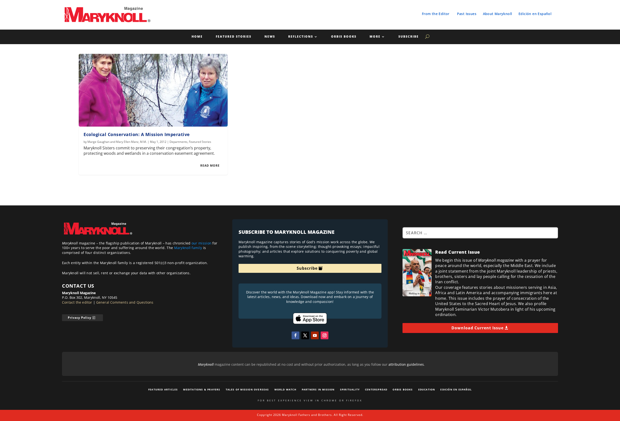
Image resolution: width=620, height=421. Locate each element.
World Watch (285, 389)
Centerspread (376, 389)
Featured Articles (163, 389)
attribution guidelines (406, 364)
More (375, 37)
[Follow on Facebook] (295, 335)
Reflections (300, 37)
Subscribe (408, 37)
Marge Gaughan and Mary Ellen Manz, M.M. (117, 142)
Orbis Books (343, 37)
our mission (201, 243)
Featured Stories (233, 37)
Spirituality (350, 389)
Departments (178, 142)
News (269, 37)
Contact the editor (77, 302)
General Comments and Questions (125, 302)
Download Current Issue (477, 328)
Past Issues (466, 13)
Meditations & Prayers (201, 389)
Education (426, 389)
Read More (210, 165)
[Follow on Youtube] (315, 335)
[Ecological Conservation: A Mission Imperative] (153, 90)
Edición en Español (535, 13)
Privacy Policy (79, 318)
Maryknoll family (188, 247)
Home (197, 37)
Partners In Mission (318, 389)
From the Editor (436, 13)
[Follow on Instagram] (324, 335)
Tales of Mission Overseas (247, 389)
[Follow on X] (305, 335)
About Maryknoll (497, 13)
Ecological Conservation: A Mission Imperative (137, 134)
